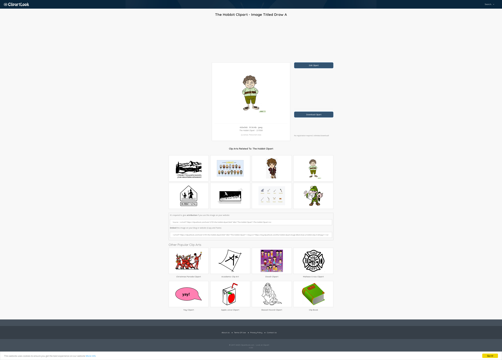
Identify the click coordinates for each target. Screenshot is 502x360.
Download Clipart (313, 114)
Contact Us (272, 332)
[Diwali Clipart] (272, 261)
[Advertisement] (251, 40)
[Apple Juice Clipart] (230, 294)
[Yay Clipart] (189, 294)
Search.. (488, 4)
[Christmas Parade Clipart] (189, 261)
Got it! (490, 355)
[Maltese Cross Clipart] (313, 261)
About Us (226, 332)
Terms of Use (240, 332)
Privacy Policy (256, 332)
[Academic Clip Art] (230, 261)
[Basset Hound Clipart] (272, 294)
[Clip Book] (313, 294)
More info (91, 355)
